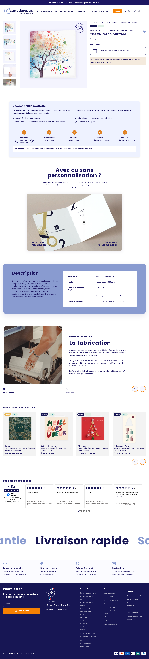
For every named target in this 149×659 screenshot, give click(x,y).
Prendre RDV (108, 597)
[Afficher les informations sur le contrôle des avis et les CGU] (20, 498)
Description (95, 39)
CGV (128, 609)
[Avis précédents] (23, 496)
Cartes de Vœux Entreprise (101, 22)
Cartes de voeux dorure (86, 604)
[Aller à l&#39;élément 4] (9, 71)
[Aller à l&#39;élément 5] (9, 85)
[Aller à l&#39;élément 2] (9, 42)
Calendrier (82, 11)
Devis (117, 11)
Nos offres (84, 640)
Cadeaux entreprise (87, 633)
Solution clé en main (111, 607)
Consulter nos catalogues (85, 645)
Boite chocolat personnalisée (85, 610)
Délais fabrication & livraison (111, 612)
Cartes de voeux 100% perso (88, 628)
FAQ (105, 621)
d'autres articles (134, 59)
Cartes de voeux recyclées (86, 616)
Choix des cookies (110, 624)
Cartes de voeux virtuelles (86, 622)
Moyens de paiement (134, 616)
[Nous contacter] (126, 11)
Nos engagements (133, 599)
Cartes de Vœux (116, 22)
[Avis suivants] (144, 496)
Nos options (108, 604)
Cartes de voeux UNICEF (86, 598)
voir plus (119, 496)
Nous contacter (109, 593)
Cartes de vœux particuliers (133, 604)
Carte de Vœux (43, 11)
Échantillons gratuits (88, 593)
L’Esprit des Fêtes (85, 446)
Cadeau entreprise (100, 11)
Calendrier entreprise (88, 637)
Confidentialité (132, 612)
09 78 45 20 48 (117, 574)
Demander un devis (111, 600)
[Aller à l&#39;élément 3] (9, 57)
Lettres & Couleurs (49, 446)
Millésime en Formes (122, 446)
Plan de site (131, 620)
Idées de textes (109, 617)
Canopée (9, 446)
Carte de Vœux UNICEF (64, 11)
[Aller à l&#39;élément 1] (9, 28)
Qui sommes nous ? (134, 596)
